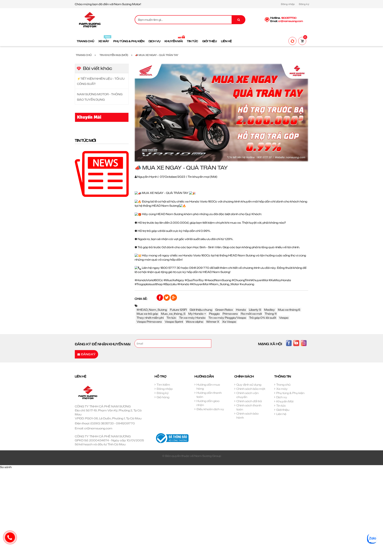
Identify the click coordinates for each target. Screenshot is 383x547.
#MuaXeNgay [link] (174, 280)
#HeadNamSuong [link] (217, 280)
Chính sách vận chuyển (247, 395)
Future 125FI (178, 310)
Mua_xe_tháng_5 (173, 314)
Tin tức (171, 318)
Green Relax (224, 310)
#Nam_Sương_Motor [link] (224, 284)
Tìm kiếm (163, 384)
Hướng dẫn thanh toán (209, 395)
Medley (269, 310)
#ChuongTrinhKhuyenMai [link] (250, 280)
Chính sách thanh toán (248, 407)
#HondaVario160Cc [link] (149, 280)
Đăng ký (304, 4)
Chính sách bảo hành (247, 415)
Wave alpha (194, 322)
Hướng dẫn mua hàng (208, 386)
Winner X (212, 322)
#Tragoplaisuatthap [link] (149, 284)
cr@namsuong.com (98, 428)
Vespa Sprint (174, 322)
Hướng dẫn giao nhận (207, 403)
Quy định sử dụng (248, 384)
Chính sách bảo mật (250, 389)
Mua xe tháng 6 (289, 310)
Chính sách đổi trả (249, 401)
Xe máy (282, 389)
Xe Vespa (229, 322)
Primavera (230, 314)
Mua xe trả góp (147, 314)
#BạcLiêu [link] (170, 284)
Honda (241, 310)
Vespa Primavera (149, 322)
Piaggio (214, 314)
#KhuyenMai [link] (199, 284)
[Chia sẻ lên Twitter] (167, 297)
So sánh (6, 467)
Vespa (283, 318)
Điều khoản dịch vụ (210, 409)
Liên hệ (281, 414)
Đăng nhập (288, 4)
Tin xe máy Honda (192, 318)
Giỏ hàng (163, 397)
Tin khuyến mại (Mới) (202, 177)
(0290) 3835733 (102, 423)
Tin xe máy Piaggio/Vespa (227, 318)
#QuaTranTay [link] (194, 280)
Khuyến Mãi (284, 401)
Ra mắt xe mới (251, 314)
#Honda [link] (183, 284)
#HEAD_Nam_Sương (152, 310)
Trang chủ (283, 384)
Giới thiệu (282, 410)
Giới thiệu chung (201, 310)
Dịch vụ (281, 397)
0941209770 (125, 423)
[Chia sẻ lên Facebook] (160, 297)
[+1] (174, 297)
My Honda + (197, 314)
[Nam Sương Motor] (90, 19)
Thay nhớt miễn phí (150, 318)
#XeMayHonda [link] (280, 280)
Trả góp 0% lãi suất (262, 318)
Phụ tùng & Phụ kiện (290, 393)
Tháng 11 (270, 314)
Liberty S (255, 310)
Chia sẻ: (141, 299)
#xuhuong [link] (247, 284)
